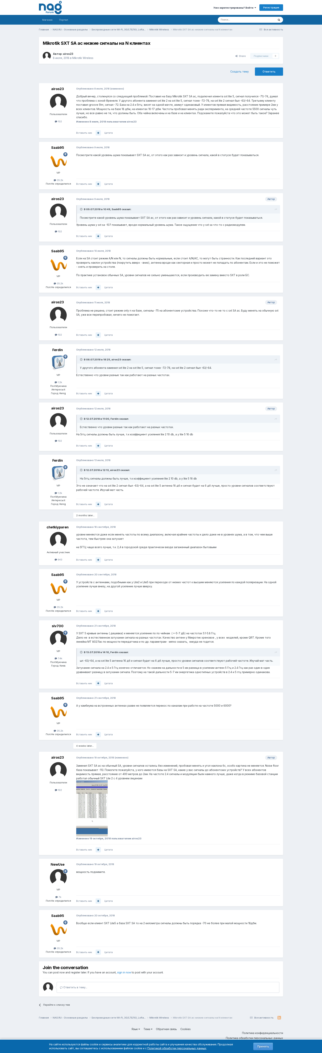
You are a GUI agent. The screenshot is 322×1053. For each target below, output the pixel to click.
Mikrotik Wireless (82, 57)
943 (59, 559)
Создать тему (239, 71)
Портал (63, 19)
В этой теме (263, 19)
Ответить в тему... (75, 987)
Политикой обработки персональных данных (176, 1048)
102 (59, 121)
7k (59, 896)
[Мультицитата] (98, 133)
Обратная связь (166, 1029)
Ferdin (57, 350)
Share (241, 55)
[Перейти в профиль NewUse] (58, 877)
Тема (147, 1029)
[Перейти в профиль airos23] (47, 56)
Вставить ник (84, 132)
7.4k (59, 658)
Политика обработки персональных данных (254, 1038)
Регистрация (271, 7)
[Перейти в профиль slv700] (58, 639)
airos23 (68, 53)
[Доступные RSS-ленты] (279, 1017)
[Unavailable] (92, 808)
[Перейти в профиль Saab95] (58, 160)
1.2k (59, 382)
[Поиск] (279, 20)
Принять (263, 1046)
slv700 (58, 626)
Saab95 (57, 148)
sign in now (124, 972)
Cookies (185, 1029)
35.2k (59, 180)
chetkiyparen (58, 527)
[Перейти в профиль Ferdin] (58, 363)
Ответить (269, 71)
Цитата (108, 132)
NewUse (57, 864)
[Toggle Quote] (81, 209)
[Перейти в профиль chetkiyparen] (58, 540)
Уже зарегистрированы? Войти (234, 7)
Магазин (47, 19)
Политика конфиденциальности (262, 1033)
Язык (135, 1029)
